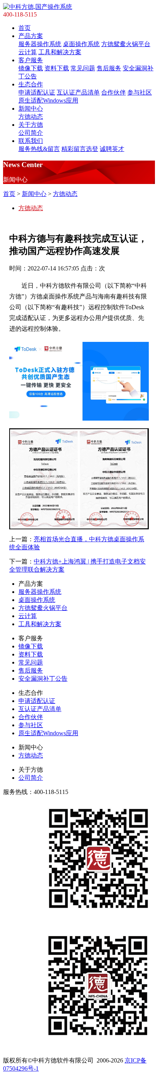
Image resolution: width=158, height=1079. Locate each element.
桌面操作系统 (81, 44)
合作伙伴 (113, 92)
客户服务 (30, 60)
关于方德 (30, 124)
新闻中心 (30, 108)
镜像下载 (30, 68)
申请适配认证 (36, 92)
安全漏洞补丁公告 (42, 678)
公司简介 (30, 132)
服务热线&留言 (39, 149)
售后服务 (109, 68)
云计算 (27, 52)
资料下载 (56, 68)
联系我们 (30, 141)
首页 (24, 28)
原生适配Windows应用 (48, 100)
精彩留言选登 (79, 149)
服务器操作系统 (39, 44)
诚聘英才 (112, 149)
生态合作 (30, 84)
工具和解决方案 (59, 52)
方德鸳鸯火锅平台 (125, 44)
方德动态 (30, 116)
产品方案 (30, 36)
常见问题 (83, 68)
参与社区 (139, 92)
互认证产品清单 (78, 92)
